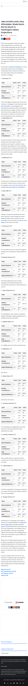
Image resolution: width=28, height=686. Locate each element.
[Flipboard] (9, 39)
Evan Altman (5, 35)
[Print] (19, 607)
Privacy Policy (4, 666)
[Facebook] (2, 39)
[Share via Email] (16, 607)
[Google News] (8, 602)
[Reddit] (7, 39)
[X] (4, 39)
